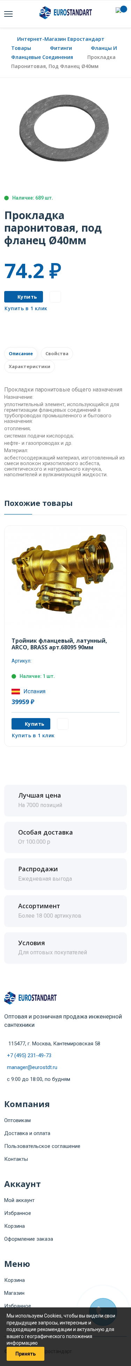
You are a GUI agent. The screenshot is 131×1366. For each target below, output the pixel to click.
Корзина (14, 1226)
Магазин (14, 1293)
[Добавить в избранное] (55, 297)
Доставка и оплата (27, 1133)
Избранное (17, 1213)
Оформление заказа (28, 1239)
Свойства (56, 353)
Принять (25, 1354)
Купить (27, 296)
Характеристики (29, 366)
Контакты (16, 1159)
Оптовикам (17, 1120)
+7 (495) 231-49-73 (29, 1055)
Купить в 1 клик (26, 308)
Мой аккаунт (19, 1200)
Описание (21, 353)
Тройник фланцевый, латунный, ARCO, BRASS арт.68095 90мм (59, 644)
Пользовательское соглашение (42, 1146)
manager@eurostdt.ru (32, 1067)
